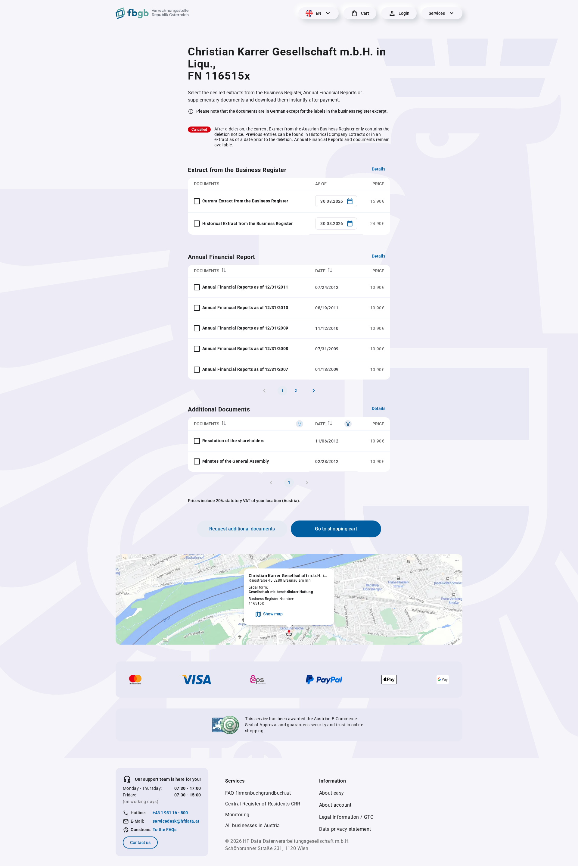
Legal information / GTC (346, 817)
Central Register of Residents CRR (262, 804)
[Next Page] (314, 391)
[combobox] (336, 201)
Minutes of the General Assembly (235, 461)
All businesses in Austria (252, 825)
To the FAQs (165, 829)
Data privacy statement (345, 829)
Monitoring (237, 815)
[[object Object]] (299, 423)
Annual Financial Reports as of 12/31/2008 (245, 348)
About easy (331, 793)
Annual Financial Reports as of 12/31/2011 (245, 287)
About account (335, 805)
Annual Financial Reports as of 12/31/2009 (245, 328)
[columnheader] (248, 271)
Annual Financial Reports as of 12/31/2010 (245, 307)
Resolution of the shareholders (233, 440)
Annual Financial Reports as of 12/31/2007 (245, 369)
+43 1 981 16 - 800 (170, 812)
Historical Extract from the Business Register (247, 223)
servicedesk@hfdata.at (176, 821)
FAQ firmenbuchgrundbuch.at (258, 793)
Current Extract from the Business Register (245, 201)
